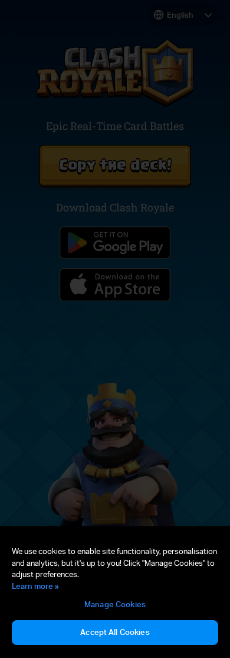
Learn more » (35, 586)
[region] (115, 596)
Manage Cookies (115, 604)
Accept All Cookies (114, 632)
